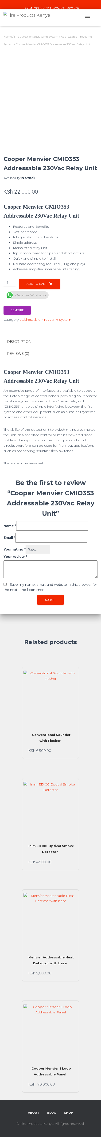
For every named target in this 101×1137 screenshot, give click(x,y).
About (33, 1112)
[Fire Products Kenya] (29, 17)
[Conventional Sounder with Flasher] (50, 698)
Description (19, 342)
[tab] (50, 341)
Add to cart (37, 283)
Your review (15, 557)
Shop (68, 1112)
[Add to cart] (70, 750)
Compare (17, 310)
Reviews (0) (18, 354)
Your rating (15, 549)
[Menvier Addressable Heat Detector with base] (50, 920)
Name (10, 526)
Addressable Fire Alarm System (45, 319)
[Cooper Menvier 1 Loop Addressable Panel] (50, 1031)
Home (8, 36)
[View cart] (95, 17)
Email (9, 537)
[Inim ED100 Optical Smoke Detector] (50, 809)
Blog (51, 1112)
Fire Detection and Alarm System (36, 36)
